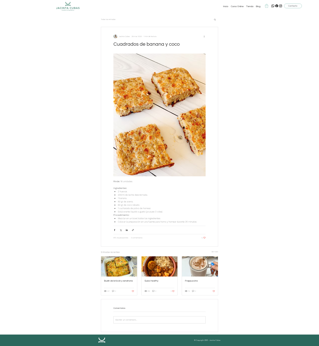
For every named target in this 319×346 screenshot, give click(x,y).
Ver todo (214, 252)
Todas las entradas (108, 19)
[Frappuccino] (200, 266)
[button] (266, 6)
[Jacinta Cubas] (277, 6)
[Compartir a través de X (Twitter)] (121, 230)
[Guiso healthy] (160, 266)
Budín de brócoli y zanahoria (118, 281)
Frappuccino (191, 281)
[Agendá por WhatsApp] (273, 6)
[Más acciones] (204, 36)
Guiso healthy (151, 281)
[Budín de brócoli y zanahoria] (119, 266)
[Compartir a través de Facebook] (114, 230)
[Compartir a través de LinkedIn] (127, 230)
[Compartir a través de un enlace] (133, 230)
